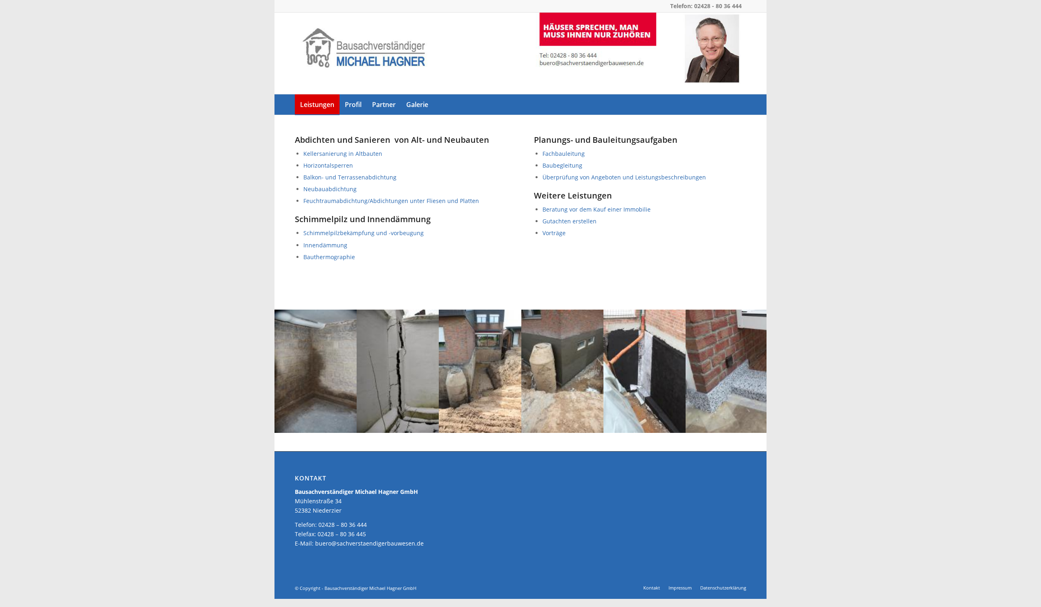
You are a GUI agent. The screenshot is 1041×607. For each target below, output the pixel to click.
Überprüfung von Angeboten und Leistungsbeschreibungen (624, 177)
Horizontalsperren (328, 165)
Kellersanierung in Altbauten (342, 153)
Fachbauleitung (563, 153)
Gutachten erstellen (569, 221)
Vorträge (554, 233)
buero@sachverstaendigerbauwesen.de (369, 543)
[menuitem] (317, 104)
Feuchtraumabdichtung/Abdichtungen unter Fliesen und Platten (391, 201)
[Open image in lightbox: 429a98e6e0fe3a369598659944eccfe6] (348, 424)
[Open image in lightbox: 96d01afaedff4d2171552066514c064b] (759, 424)
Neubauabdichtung (330, 189)
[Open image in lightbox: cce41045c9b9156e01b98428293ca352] (430, 424)
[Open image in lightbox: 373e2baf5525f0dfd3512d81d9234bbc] (512, 424)
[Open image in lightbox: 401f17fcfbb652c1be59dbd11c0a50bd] (594, 424)
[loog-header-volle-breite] (520, 53)
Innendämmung (325, 245)
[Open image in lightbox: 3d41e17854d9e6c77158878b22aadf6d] (677, 424)
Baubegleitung (562, 165)
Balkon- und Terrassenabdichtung (349, 177)
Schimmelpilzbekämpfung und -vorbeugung (363, 233)
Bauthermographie (329, 257)
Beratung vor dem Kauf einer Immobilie (596, 209)
